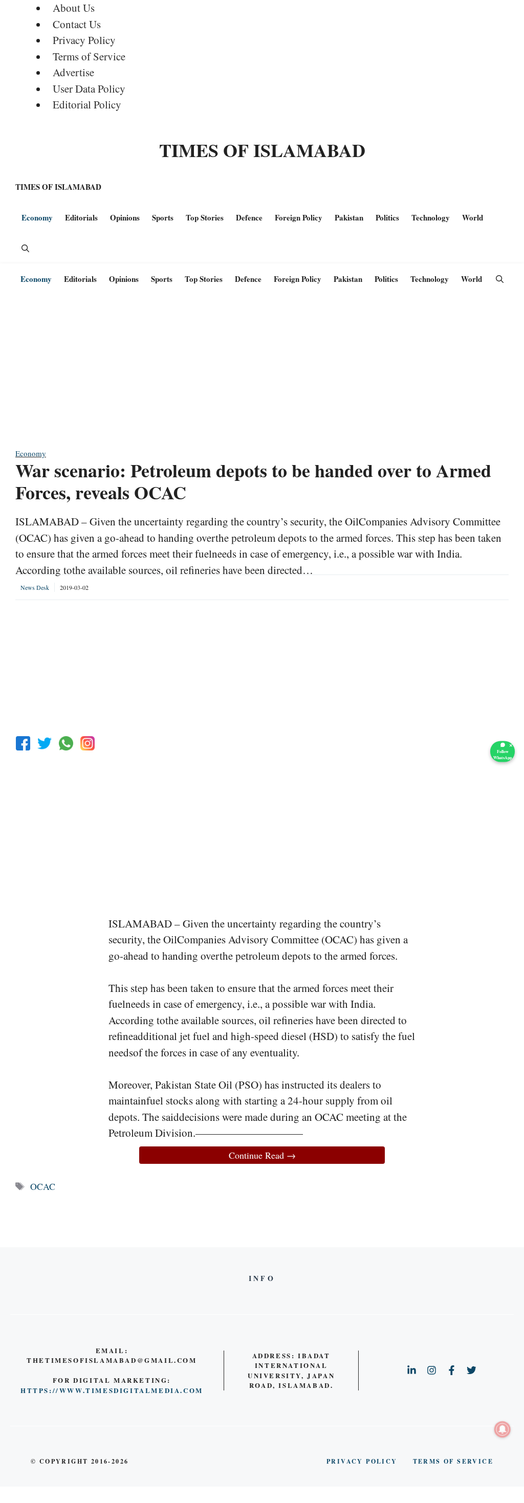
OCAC (42, 1186)
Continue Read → (262, 1155)
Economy (37, 217)
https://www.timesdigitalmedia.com (111, 1390)
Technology (430, 217)
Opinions (125, 217)
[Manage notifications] (502, 1429)
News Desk (34, 587)
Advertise (73, 72)
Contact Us (77, 24)
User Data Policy (89, 88)
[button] (25, 248)
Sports (162, 217)
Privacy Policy (84, 40)
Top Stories (205, 217)
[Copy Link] (87, 743)
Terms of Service (89, 56)
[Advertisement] (262, 376)
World (472, 217)
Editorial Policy (87, 104)
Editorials (81, 217)
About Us (74, 8)
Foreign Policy (298, 217)
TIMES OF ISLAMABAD (262, 150)
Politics (387, 217)
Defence (249, 217)
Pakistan (349, 217)
